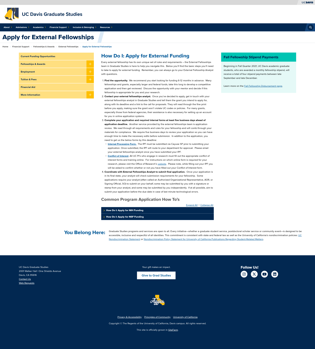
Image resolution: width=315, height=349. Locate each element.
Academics (38, 27)
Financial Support (58, 27)
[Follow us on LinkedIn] (274, 274)
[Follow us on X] (254, 274)
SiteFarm (173, 330)
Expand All (192, 205)
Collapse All (206, 205)
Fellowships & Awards (43, 46)
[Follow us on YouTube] (264, 274)
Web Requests (26, 283)
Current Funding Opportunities (38, 56)
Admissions (21, 27)
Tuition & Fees (29, 79)
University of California (185, 317)
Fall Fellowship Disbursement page (263, 86)
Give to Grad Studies (156, 275)
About (7, 27)
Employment (28, 71)
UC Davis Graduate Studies (52, 14)
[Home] (11, 14)
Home (5, 46)
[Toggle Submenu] (90, 64)
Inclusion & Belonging (83, 27)
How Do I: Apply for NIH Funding (124, 210)
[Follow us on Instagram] (244, 274)
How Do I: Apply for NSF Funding (125, 217)
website (162, 164)
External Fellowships (68, 46)
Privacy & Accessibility (129, 317)
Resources (105, 27)
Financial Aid (28, 87)
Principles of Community (157, 317)
